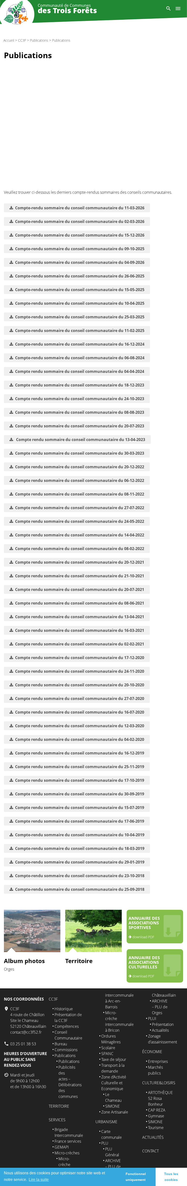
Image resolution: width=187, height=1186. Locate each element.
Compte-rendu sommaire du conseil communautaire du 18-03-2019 (79, 848)
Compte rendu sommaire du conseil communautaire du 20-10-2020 (79, 685)
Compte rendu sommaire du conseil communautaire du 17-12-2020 (79, 657)
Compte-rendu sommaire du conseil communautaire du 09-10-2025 (79, 248)
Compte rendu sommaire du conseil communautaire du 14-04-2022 (79, 535)
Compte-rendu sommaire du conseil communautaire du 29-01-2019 (79, 862)
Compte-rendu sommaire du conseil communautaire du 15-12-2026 (79, 235)
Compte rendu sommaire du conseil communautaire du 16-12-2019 (79, 753)
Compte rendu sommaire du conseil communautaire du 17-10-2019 (79, 780)
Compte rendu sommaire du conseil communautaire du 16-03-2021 (79, 630)
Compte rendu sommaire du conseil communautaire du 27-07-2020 (79, 698)
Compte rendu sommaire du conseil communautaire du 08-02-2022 (79, 548)
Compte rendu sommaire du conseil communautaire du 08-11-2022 (79, 494)
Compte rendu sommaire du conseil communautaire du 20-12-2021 (79, 562)
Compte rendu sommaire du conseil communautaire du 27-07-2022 (79, 507)
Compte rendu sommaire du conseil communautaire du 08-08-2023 (79, 412)
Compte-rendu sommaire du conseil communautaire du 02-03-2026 (79, 221)
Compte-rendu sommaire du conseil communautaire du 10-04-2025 (79, 303)
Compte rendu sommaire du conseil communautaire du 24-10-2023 (79, 398)
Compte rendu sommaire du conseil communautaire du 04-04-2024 (79, 371)
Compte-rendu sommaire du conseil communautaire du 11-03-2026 (79, 208)
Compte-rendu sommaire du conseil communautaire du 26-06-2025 (79, 276)
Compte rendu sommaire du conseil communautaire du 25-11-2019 (79, 766)
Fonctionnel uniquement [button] (136, 1177)
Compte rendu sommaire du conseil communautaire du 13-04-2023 (80, 439)
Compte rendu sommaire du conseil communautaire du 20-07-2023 (79, 426)
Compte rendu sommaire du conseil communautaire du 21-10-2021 (79, 576)
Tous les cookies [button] (171, 1177)
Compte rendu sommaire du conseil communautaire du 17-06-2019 (79, 821)
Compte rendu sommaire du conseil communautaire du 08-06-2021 (79, 603)
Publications (39, 40)
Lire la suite (39, 1179)
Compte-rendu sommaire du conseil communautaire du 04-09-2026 (79, 262)
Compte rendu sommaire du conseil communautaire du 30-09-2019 (79, 794)
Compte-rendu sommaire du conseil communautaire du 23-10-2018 (79, 875)
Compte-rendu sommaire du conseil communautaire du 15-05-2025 (79, 289)
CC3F (22, 40)
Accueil (8, 40)
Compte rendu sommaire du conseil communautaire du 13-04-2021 (79, 616)
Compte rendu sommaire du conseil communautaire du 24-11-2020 (79, 671)
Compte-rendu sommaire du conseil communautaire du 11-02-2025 (79, 330)
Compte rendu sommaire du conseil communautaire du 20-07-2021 (79, 589)
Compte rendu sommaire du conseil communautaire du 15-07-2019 (79, 807)
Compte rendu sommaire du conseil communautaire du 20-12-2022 (79, 466)
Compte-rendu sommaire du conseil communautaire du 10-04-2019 (79, 834)
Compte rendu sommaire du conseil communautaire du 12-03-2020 (79, 725)
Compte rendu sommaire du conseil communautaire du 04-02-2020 (79, 739)
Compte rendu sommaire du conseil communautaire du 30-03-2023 (79, 453)
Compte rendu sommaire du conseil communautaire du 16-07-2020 (79, 712)
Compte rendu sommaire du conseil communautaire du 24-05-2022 (79, 521)
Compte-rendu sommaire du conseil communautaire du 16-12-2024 (79, 344)
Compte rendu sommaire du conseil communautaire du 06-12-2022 (79, 480)
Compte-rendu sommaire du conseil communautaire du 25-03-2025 (79, 317)
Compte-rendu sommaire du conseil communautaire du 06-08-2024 (79, 357)
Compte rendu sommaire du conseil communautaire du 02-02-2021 (79, 644)
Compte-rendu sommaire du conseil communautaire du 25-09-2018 (79, 889)
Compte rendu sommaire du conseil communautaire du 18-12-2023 (79, 385)
